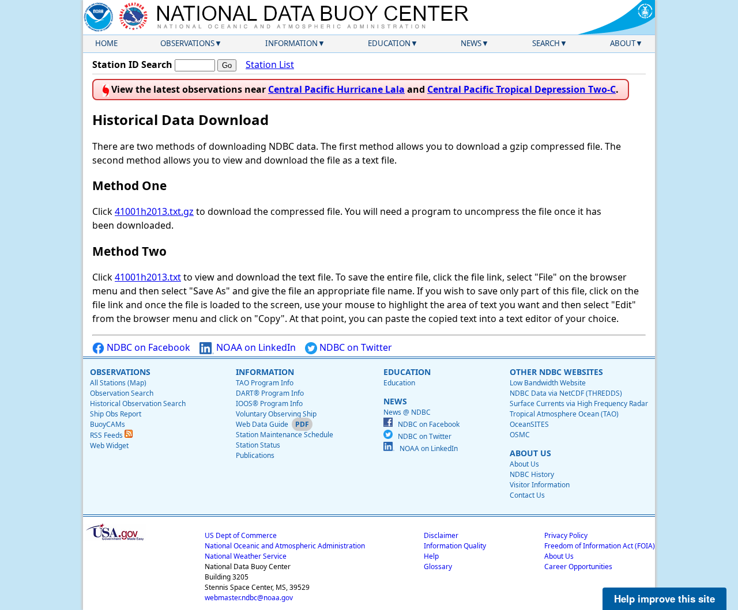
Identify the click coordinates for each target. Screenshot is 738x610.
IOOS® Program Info (269, 403)
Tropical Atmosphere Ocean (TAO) (564, 414)
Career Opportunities (578, 566)
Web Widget (109, 445)
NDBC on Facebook (147, 347)
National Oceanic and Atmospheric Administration (285, 546)
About (622, 43)
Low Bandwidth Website (548, 383)
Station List (270, 64)
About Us (524, 464)
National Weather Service (246, 556)
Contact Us (527, 495)
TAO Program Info (264, 383)
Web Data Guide (262, 424)
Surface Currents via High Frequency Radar (579, 403)
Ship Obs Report (115, 414)
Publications (255, 455)
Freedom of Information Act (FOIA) (599, 546)
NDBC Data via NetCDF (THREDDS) (566, 393)
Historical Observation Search (138, 403)
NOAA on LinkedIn (255, 347)
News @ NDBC (407, 412)
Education (389, 43)
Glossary (438, 566)
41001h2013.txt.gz (154, 211)
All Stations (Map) (118, 383)
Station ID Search (132, 64)
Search (546, 43)
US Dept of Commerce (241, 535)
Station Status (258, 445)
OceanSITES (529, 424)
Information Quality (455, 546)
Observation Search (121, 393)
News (471, 43)
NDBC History (532, 474)
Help (431, 556)
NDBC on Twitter (354, 347)
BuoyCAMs (107, 424)
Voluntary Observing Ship (276, 414)
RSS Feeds (107, 435)
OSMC (520, 434)
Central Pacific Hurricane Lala (336, 89)
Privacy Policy (566, 535)
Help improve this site (664, 598)
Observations (187, 43)
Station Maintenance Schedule (284, 434)
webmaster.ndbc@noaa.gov (249, 598)
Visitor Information (540, 485)
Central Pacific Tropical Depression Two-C (521, 89)
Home (106, 43)
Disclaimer (441, 535)
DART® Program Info (270, 393)
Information (291, 43)
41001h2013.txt (148, 277)
